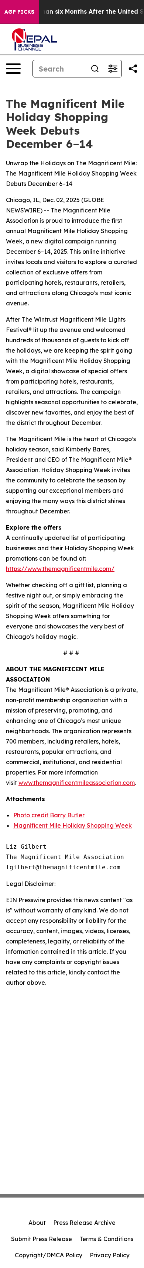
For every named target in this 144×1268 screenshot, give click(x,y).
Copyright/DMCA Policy (48, 1255)
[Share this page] (133, 68)
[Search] (95, 68)
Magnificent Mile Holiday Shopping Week (72, 825)
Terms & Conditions (106, 1239)
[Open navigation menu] (13, 68)
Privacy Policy (110, 1255)
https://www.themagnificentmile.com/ (60, 568)
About (37, 1222)
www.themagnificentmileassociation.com (76, 782)
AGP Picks (19, 11)
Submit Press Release (41, 1239)
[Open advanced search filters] (112, 68)
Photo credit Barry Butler (49, 815)
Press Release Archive (84, 1222)
